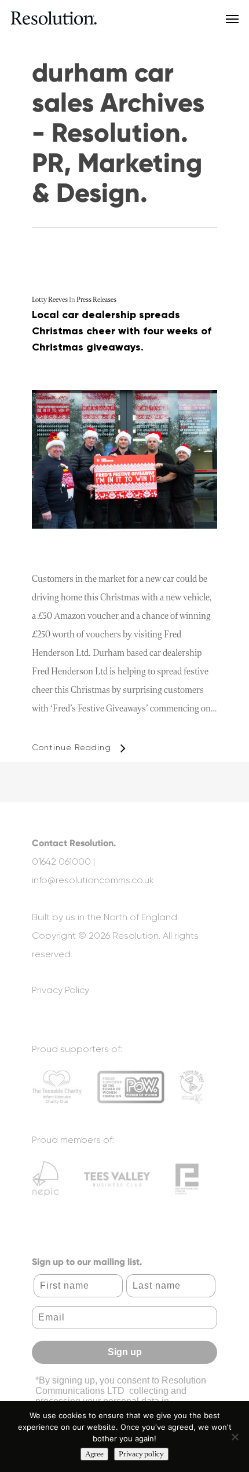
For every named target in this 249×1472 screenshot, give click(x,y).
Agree (94, 1454)
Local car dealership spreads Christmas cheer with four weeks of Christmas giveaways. (121, 330)
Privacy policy (141, 1454)
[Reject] (234, 1437)
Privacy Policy (60, 989)
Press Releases (96, 300)
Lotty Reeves (50, 300)
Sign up (125, 1352)
